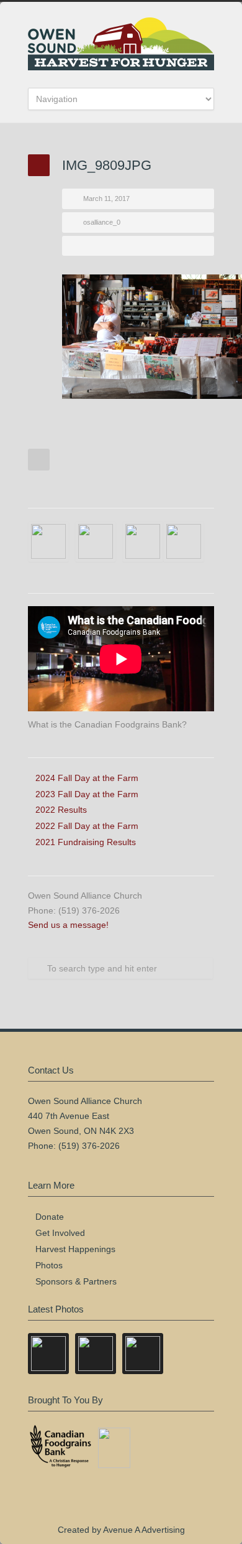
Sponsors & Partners (76, 1281)
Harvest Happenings (75, 1249)
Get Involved (60, 1233)
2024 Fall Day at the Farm (86, 778)
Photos (49, 1265)
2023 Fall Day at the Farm (86, 794)
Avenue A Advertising (144, 1530)
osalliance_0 (101, 222)
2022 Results (61, 810)
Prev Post (39, 459)
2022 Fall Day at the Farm (86, 826)
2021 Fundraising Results (85, 842)
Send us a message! (68, 925)
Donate (49, 1217)
